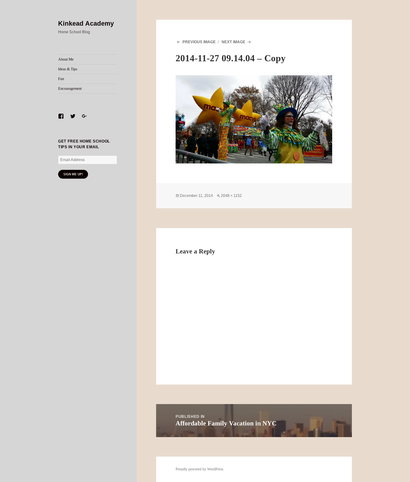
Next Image (233, 42)
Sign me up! (73, 174)
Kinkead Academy (86, 23)
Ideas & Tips (67, 69)
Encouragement (70, 88)
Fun (61, 79)
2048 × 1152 (231, 196)
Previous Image (199, 42)
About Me (66, 59)
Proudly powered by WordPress (199, 469)
